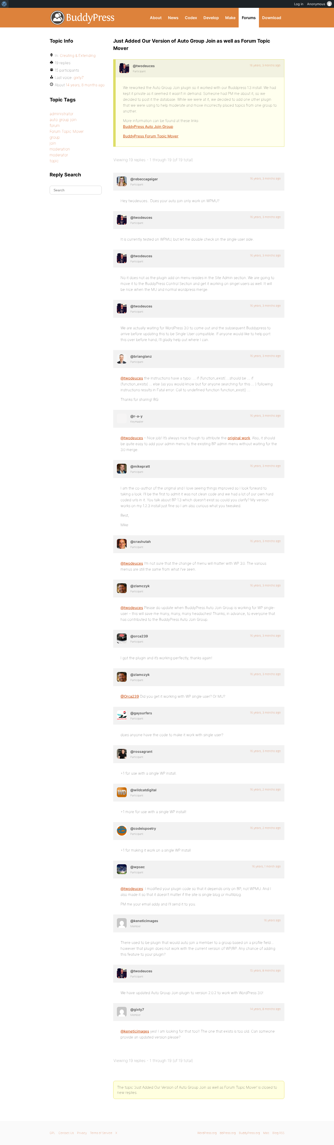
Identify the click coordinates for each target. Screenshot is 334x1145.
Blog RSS (278, 1133)
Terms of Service (101, 1133)
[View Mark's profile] (122, 831)
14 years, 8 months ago (265, 1009)
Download (271, 17)
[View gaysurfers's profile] (122, 715)
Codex (191, 17)
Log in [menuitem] (298, 4)
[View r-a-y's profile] (122, 418)
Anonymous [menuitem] (316, 4)
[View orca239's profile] (122, 638)
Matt (266, 1133)
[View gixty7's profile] (122, 1012)
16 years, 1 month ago (266, 866)
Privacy (82, 1133)
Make (230, 17)
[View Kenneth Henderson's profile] (122, 923)
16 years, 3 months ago (265, 65)
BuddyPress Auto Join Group (148, 126)
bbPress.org (228, 1133)
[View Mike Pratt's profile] (122, 469)
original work (239, 438)
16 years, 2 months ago (265, 789)
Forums (249, 17)
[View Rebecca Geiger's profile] (122, 181)
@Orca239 (130, 696)
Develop (211, 17)
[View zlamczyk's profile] (122, 588)
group (55, 137)
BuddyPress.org (82, 17)
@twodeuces (132, 378)
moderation (60, 148)
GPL (52, 1133)
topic (54, 160)
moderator (59, 154)
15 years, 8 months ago (265, 970)
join (53, 143)
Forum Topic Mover (67, 131)
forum (55, 125)
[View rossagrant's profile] (122, 754)
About (156, 17)
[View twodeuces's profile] (124, 68)
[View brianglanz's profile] (122, 359)
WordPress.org (207, 1133)
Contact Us (66, 1133)
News (173, 17)
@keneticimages (135, 1031)
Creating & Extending (78, 55)
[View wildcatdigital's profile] (122, 792)
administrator (61, 113)
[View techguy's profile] (122, 544)
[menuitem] (4, 4)
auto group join (63, 119)
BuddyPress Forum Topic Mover (150, 136)
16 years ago (272, 920)
